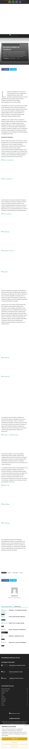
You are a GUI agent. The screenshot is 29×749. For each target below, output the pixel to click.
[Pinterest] (14, 600)
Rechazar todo (14, 746)
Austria (3, 639)
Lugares (5, 39)
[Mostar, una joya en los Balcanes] (4, 631)
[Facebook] (9, 600)
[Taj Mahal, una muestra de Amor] (4, 680)
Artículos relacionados (7, 606)
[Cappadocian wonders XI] (14, 260)
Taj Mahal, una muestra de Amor (16, 678)
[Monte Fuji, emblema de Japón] (4, 673)
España (3, 614)
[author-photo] (14, 593)
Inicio (2, 39)
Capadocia (9, 572)
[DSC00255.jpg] (14, 395)
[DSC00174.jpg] (14, 239)
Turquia (15, 44)
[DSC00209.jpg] (14, 512)
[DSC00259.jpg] (14, 365)
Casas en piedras (15, 572)
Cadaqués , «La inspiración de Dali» (18, 610)
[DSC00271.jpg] (14, 493)
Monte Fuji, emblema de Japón (16, 671)
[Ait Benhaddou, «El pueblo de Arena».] (4, 667)
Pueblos (10, 39)
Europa (12, 44)
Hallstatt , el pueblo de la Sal (16, 636)
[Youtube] (20, 600)
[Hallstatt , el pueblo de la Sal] (4, 637)
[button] (2, 36)
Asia (18, 44)
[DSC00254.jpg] (14, 529)
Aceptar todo (14, 738)
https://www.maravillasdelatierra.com (14, 597)
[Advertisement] (14, 19)
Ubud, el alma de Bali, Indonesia (17, 616)
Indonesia (3, 619)
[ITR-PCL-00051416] (14, 221)
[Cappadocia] (14, 279)
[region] (14, 736)
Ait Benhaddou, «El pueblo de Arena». (17, 665)
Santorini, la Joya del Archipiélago (17, 642)
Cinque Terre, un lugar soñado (16, 623)
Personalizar (14, 742)
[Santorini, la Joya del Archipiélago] (4, 644)
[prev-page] (2, 649)
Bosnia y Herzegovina (4, 632)
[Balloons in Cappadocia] (14, 168)
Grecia (3, 645)
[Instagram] (12, 600)
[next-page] (4, 649)
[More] (18, 69)
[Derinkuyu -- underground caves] (14, 442)
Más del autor (17, 606)
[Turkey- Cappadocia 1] (14, 188)
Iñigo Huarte (6, 58)
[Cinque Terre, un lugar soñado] (4, 624)
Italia (2, 626)
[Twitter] (17, 600)
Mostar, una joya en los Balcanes (17, 629)
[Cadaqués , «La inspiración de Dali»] (4, 612)
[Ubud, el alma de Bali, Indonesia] (4, 618)
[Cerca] (26, 725)
